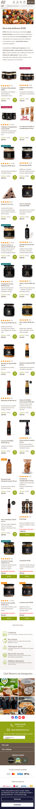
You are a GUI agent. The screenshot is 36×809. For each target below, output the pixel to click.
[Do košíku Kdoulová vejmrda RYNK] (33, 373)
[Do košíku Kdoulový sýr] (15, 218)
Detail (27, 534)
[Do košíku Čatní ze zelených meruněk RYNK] (33, 218)
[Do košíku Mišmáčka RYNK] (15, 414)
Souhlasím (17, 805)
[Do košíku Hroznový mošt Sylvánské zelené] (15, 492)
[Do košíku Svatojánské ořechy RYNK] (15, 296)
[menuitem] (17, 2)
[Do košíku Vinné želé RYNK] (15, 336)
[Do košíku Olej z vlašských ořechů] (15, 534)
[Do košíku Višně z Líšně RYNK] (33, 296)
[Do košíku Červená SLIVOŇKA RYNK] (15, 452)
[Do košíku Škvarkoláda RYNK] (33, 177)
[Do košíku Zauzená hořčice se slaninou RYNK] (15, 257)
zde (25, 794)
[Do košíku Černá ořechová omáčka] (33, 452)
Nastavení (17, 799)
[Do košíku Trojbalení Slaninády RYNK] (33, 100)
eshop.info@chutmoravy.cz (20, 730)
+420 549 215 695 (20, 724)
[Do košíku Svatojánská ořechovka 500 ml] (33, 257)
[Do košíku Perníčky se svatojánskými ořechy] (33, 492)
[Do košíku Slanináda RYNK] (15, 177)
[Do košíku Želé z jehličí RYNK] (33, 336)
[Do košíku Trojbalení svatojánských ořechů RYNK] (15, 139)
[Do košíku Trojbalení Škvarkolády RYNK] (15, 100)
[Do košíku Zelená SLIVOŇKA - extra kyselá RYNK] (33, 414)
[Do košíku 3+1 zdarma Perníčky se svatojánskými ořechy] (33, 139)
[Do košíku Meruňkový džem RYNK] (15, 373)
